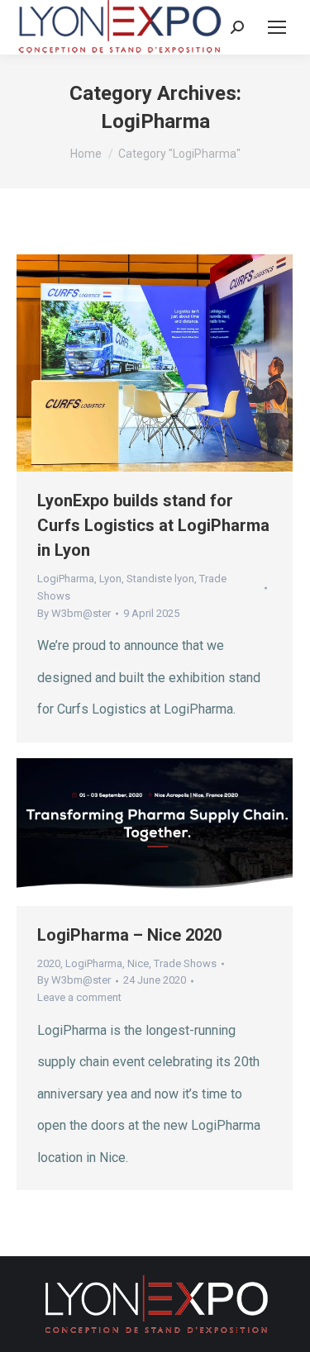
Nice (138, 963)
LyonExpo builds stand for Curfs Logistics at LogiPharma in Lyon (153, 525)
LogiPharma (65, 578)
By (74, 613)
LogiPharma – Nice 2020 (129, 935)
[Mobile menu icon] (276, 27)
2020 (48, 963)
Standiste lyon (160, 578)
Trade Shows (185, 963)
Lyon (110, 578)
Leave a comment (79, 997)
